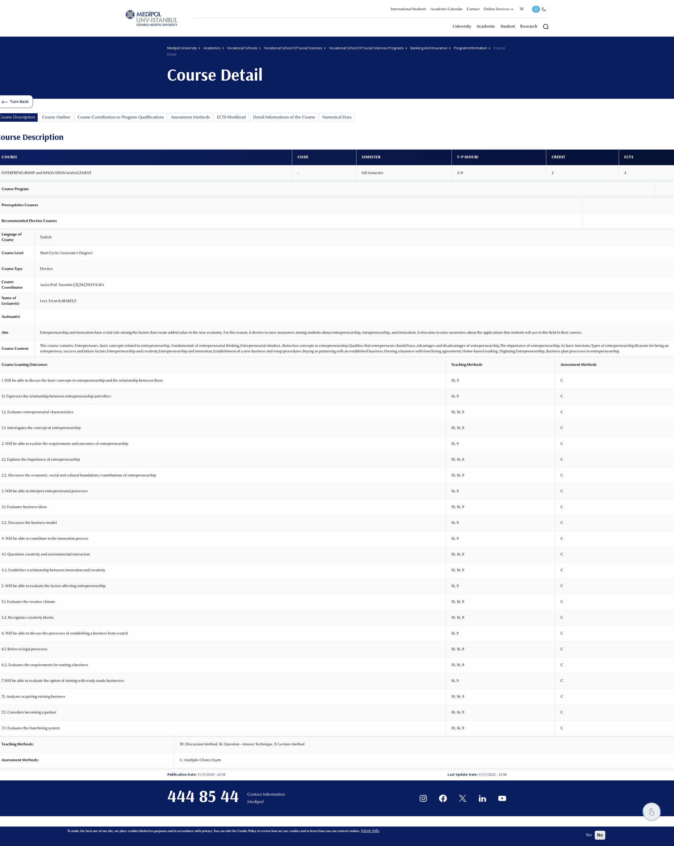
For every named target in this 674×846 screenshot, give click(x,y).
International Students (408, 9)
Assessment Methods (190, 117)
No (600, 835)
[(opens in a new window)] (423, 798)
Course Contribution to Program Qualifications (120, 117)
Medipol (255, 802)
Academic (486, 26)
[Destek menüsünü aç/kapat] (651, 812)
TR (521, 9)
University (462, 26)
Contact (473, 9)
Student (507, 26)
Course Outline (56, 117)
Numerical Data (336, 117)
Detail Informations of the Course (284, 117)
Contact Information (266, 795)
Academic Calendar (446, 9)
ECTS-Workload (231, 117)
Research (528, 26)
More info (370, 831)
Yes (589, 835)
